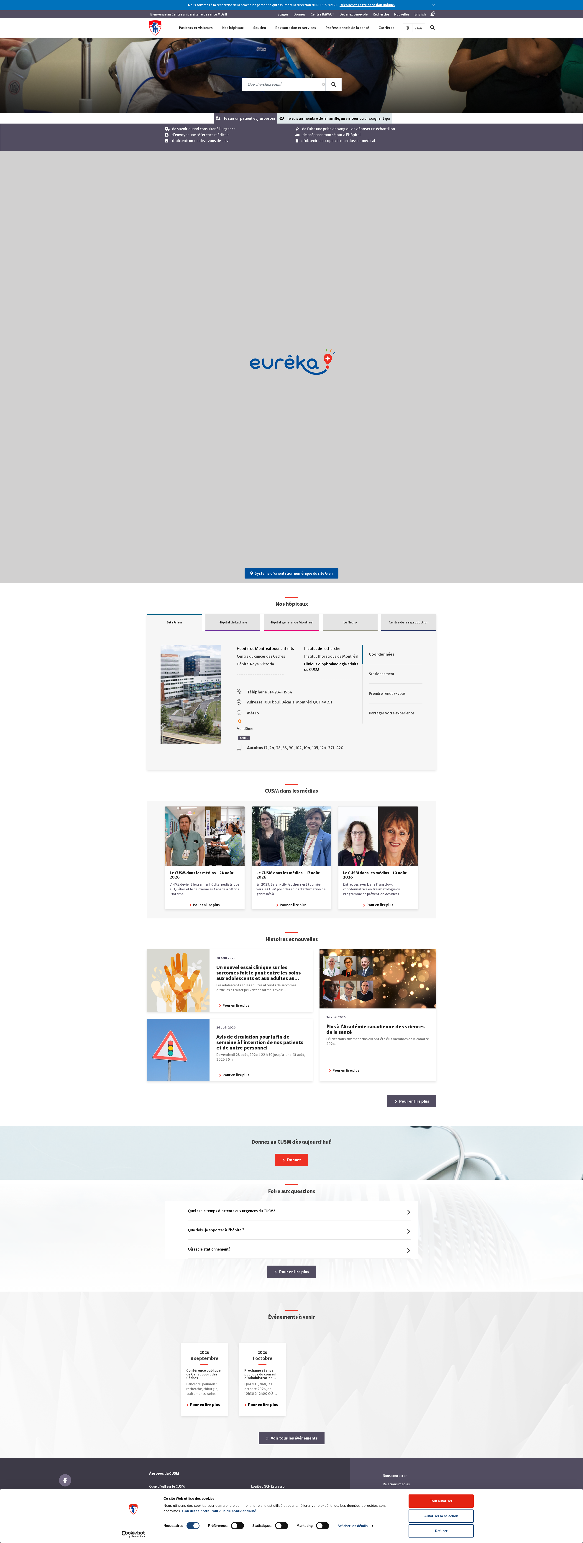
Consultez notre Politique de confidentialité (219, 1511)
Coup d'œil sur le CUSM (167, 1486)
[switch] (237, 1525)
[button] (196, 28)
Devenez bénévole (354, 14)
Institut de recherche (322, 648)
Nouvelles (401, 14)
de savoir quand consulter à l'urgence (203, 129)
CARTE (244, 738)
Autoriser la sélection (441, 1516)
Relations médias (396, 1484)
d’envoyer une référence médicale (200, 134)
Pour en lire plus (206, 905)
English (420, 14)
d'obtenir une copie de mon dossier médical (338, 140)
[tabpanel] (291, 137)
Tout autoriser (441, 1501)
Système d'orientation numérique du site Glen (294, 573)
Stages (283, 14)
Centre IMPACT (322, 14)
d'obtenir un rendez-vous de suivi (200, 140)
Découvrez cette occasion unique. (367, 5)
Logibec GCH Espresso (268, 1486)
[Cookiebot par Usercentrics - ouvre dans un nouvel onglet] (133, 1534)
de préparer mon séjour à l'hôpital (331, 134)
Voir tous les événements (294, 1438)
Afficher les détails (353, 1526)
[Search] (334, 84)
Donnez (299, 14)
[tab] (245, 118)
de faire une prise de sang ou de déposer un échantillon (348, 129)
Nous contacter (395, 1476)
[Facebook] (65, 1480)
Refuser (441, 1531)
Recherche (381, 14)
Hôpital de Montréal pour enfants (265, 648)
